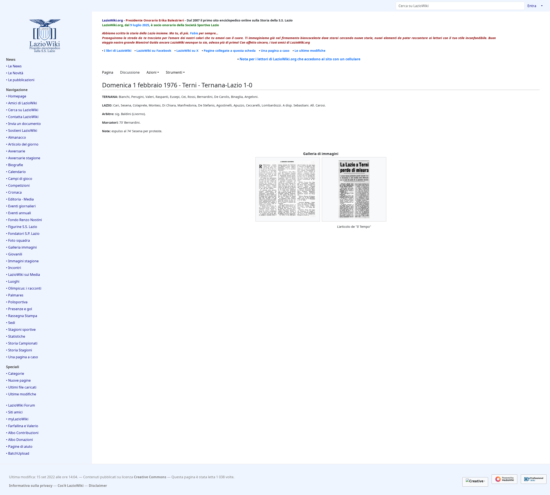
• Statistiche (15, 336)
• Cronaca (14, 192)
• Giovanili (14, 254)
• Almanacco (16, 137)
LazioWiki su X (187, 50)
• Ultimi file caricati (21, 387)
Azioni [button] (151, 72)
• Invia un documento (23, 123)
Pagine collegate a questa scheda (230, 50)
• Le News (14, 66)
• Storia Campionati (21, 343)
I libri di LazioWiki (117, 50)
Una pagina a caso (275, 50)
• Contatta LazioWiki (22, 116)
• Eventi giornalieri (21, 206)
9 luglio (135, 25)
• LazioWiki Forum (20, 405)
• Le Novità (14, 73)
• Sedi (10, 322)
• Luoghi (12, 281)
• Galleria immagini (21, 247)
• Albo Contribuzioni (22, 432)
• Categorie (15, 373)
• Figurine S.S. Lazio (21, 226)
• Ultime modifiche (21, 394)
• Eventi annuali (18, 213)
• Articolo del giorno (22, 144)
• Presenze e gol (19, 309)
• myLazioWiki (17, 419)
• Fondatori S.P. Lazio (23, 233)
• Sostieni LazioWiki (21, 130)
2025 (145, 25)
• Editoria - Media (20, 199)
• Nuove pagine (18, 380)
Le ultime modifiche (310, 50)
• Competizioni (18, 185)
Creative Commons (150, 477)
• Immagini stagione (22, 261)
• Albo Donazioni (19, 439)
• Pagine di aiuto (19, 446)
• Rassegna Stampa (21, 315)
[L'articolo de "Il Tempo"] (354, 189)
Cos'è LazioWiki (71, 485)
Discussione (130, 72)
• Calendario (16, 171)
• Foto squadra (18, 240)
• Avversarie (15, 151)
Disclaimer (98, 485)
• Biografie (14, 164)
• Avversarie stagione (23, 158)
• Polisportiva (17, 302)
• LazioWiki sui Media (23, 274)
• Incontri (13, 267)
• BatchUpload (17, 453)
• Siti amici (14, 412)
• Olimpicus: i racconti (23, 288)
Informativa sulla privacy (30, 485)
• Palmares (14, 295)
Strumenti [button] (174, 72)
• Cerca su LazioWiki (22, 110)
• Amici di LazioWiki (21, 103)
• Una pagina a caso (22, 357)
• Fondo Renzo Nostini (24, 219)
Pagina (107, 72)
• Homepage (16, 96)
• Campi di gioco (19, 178)
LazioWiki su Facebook (153, 50)
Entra (531, 5)
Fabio (194, 33)
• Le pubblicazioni (20, 79)
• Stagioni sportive (21, 329)
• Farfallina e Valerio (22, 426)
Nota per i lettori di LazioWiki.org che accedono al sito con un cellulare (300, 59)
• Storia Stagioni (19, 350)
